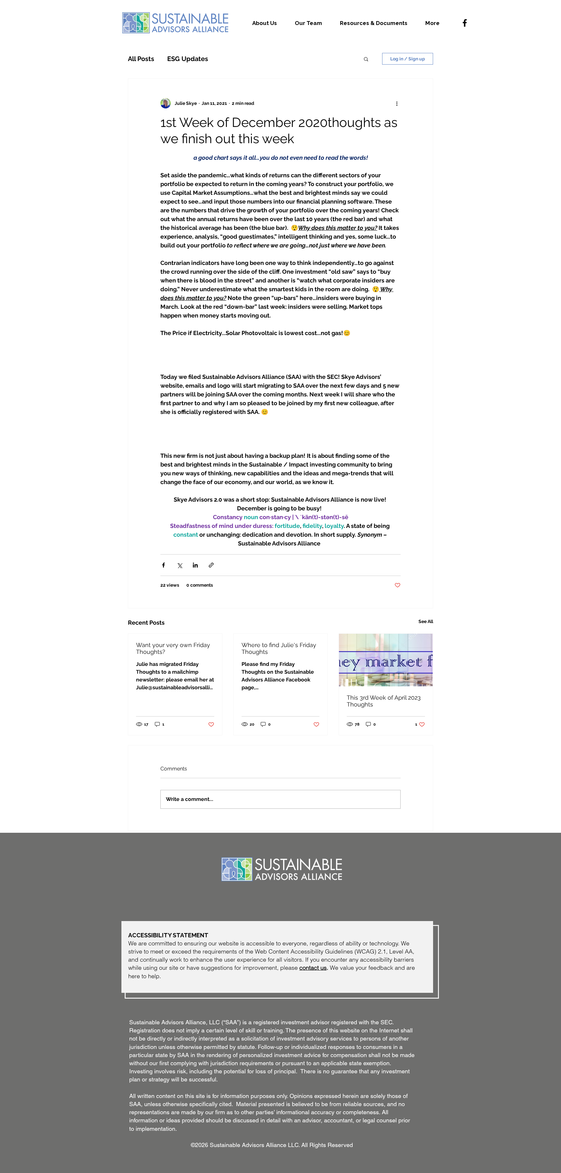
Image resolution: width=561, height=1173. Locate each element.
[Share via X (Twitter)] (179, 565)
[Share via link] (211, 565)
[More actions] (397, 103)
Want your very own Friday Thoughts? (173, 648)
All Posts (141, 59)
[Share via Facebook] (163, 565)
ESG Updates (187, 59)
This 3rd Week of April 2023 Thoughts (384, 701)
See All (425, 621)
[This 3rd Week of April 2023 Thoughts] (386, 660)
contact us (313, 967)
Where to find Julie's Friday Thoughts (279, 648)
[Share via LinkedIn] (195, 565)
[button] (366, 58)
